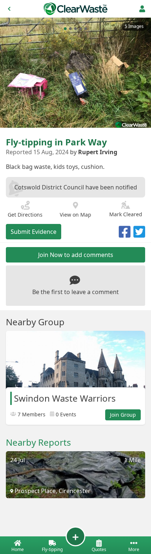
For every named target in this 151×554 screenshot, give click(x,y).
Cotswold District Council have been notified (75, 187)
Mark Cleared (125, 214)
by (93, 152)
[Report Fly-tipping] (75, 536)
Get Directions (25, 214)
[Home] (75, 9)
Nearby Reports (38, 442)
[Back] (9, 9)
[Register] (142, 9)
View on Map (75, 214)
